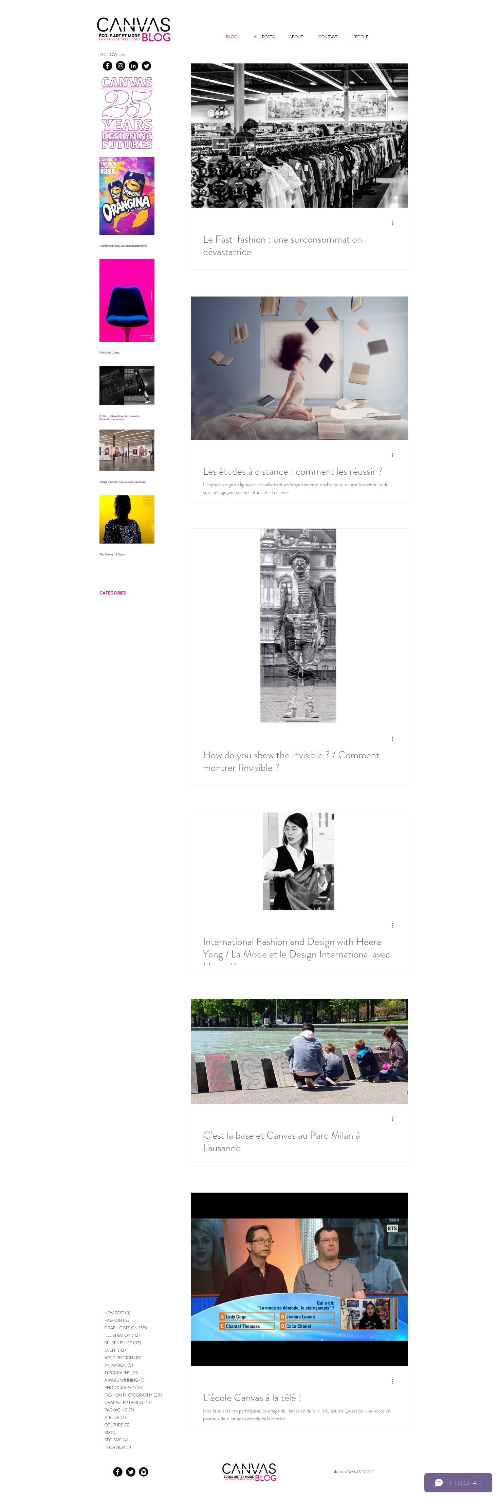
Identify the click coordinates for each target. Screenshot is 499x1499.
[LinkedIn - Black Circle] (133, 66)
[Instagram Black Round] (143, 1472)
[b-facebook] (107, 66)
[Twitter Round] (146, 66)
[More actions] (395, 223)
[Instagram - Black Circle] (120, 66)
